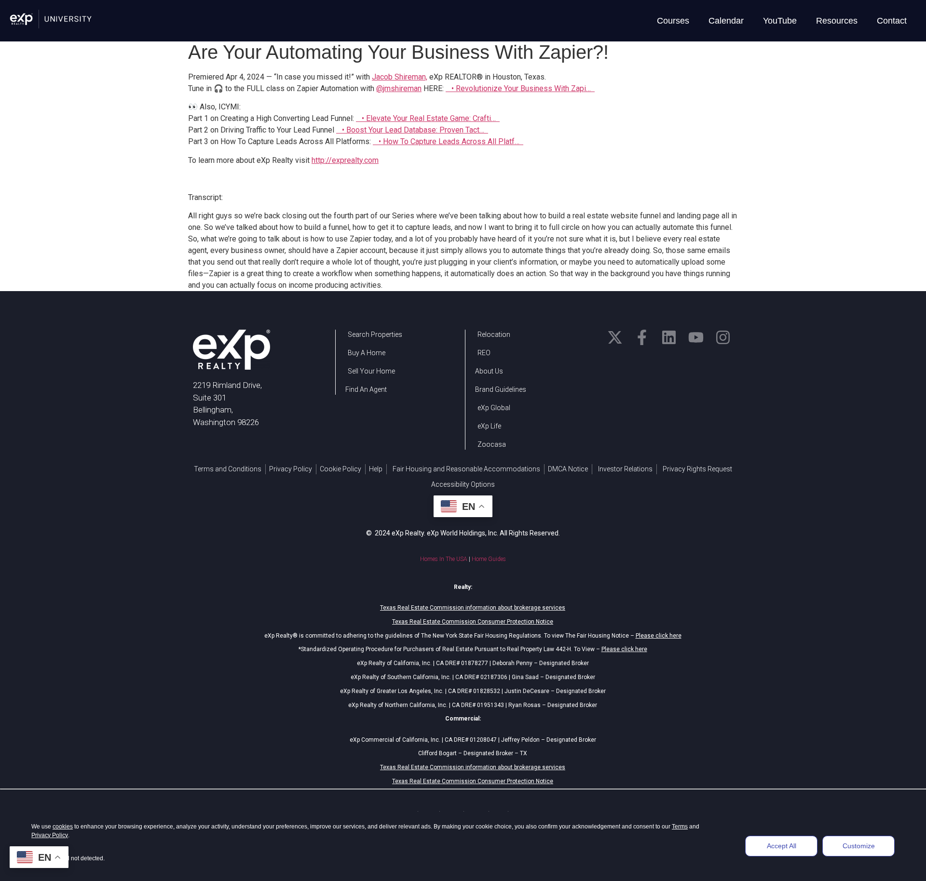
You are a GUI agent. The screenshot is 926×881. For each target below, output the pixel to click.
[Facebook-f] (642, 337)
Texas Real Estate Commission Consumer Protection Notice (472, 621)
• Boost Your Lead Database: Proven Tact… (414, 129)
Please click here (658, 635)
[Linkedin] (669, 337)
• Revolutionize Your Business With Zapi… (522, 88)
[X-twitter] (615, 337)
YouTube (780, 21)
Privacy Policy (49, 835)
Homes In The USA (443, 559)
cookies (63, 826)
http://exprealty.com (345, 160)
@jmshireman (399, 88)
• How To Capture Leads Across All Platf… (450, 141)
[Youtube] (696, 337)
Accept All (781, 846)
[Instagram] (723, 337)
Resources (837, 21)
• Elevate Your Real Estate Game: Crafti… (430, 118)
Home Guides (489, 559)
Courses (673, 21)
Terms (680, 826)
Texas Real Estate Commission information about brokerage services (472, 607)
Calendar (726, 21)
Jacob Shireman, (399, 76)
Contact (892, 21)
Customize (859, 846)
